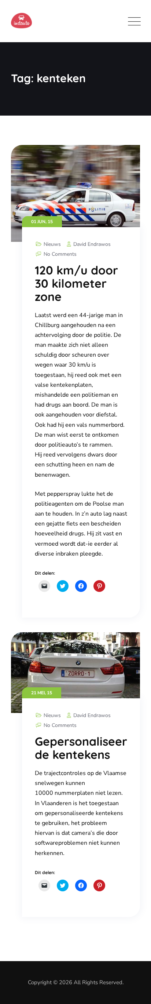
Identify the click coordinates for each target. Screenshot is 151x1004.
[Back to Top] (135, 992)
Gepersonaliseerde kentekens (81, 748)
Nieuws (52, 244)
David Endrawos (92, 244)
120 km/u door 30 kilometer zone (76, 283)
